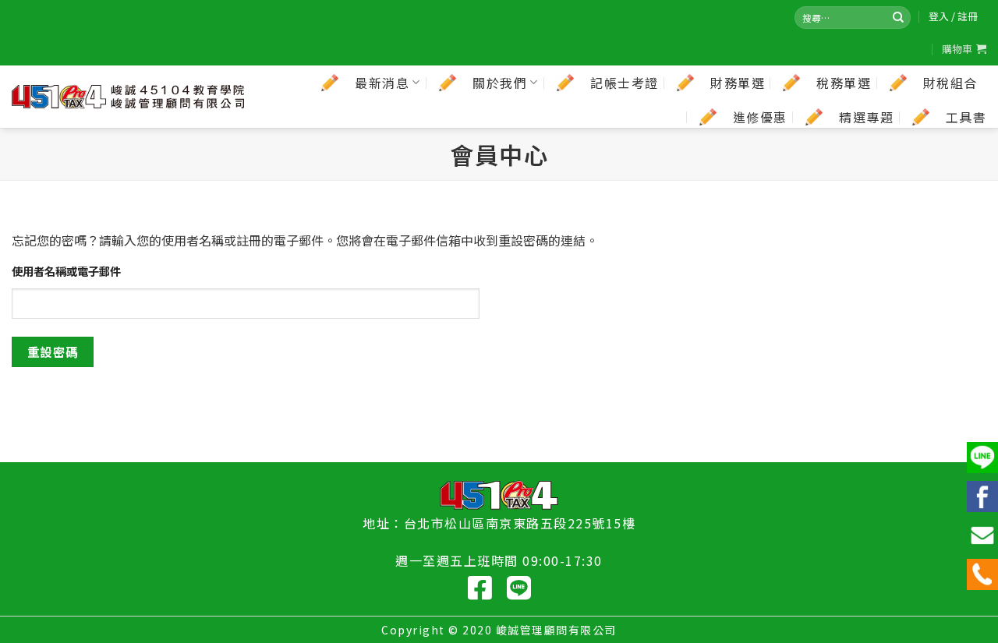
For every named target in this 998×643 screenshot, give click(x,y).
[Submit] (898, 17)
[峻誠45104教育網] (128, 96)
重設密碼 (53, 351)
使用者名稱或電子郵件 (66, 271)
